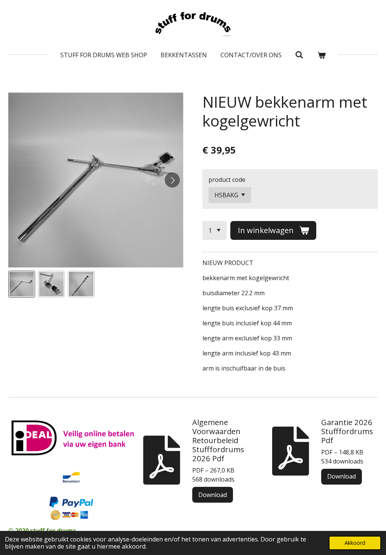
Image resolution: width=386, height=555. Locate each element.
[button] (21, 284)
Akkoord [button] (355, 542)
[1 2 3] (214, 230)
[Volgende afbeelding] (172, 180)
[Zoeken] (299, 55)
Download (212, 495)
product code (226, 179)
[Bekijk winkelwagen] (321, 55)
